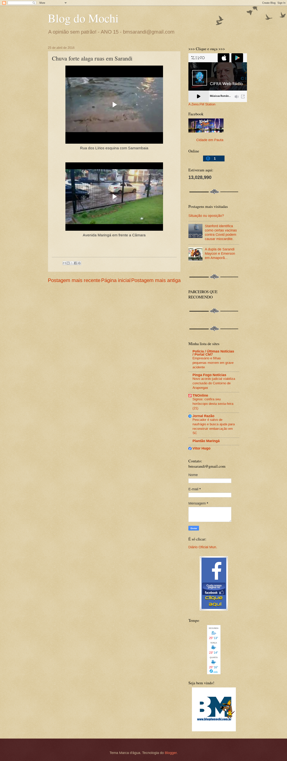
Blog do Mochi (83, 18)
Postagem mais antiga (156, 280)
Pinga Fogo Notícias (209, 375)
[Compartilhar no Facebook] (76, 263)
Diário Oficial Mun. (202, 547)
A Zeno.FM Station (201, 104)
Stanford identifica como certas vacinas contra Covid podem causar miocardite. (221, 232)
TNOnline (200, 395)
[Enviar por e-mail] (64, 263)
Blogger (171, 753)
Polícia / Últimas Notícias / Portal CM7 (213, 352)
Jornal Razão (203, 416)
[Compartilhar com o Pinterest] (79, 263)
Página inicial (116, 280)
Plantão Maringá (206, 441)
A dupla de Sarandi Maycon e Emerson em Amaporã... (220, 253)
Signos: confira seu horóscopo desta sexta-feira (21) (213, 403)
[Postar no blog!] (68, 263)
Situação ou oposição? (206, 216)
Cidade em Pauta (209, 140)
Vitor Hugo (201, 448)
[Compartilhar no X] (72, 263)
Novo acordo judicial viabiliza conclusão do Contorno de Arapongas (214, 383)
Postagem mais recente (74, 280)
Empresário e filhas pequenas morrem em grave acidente (213, 362)
